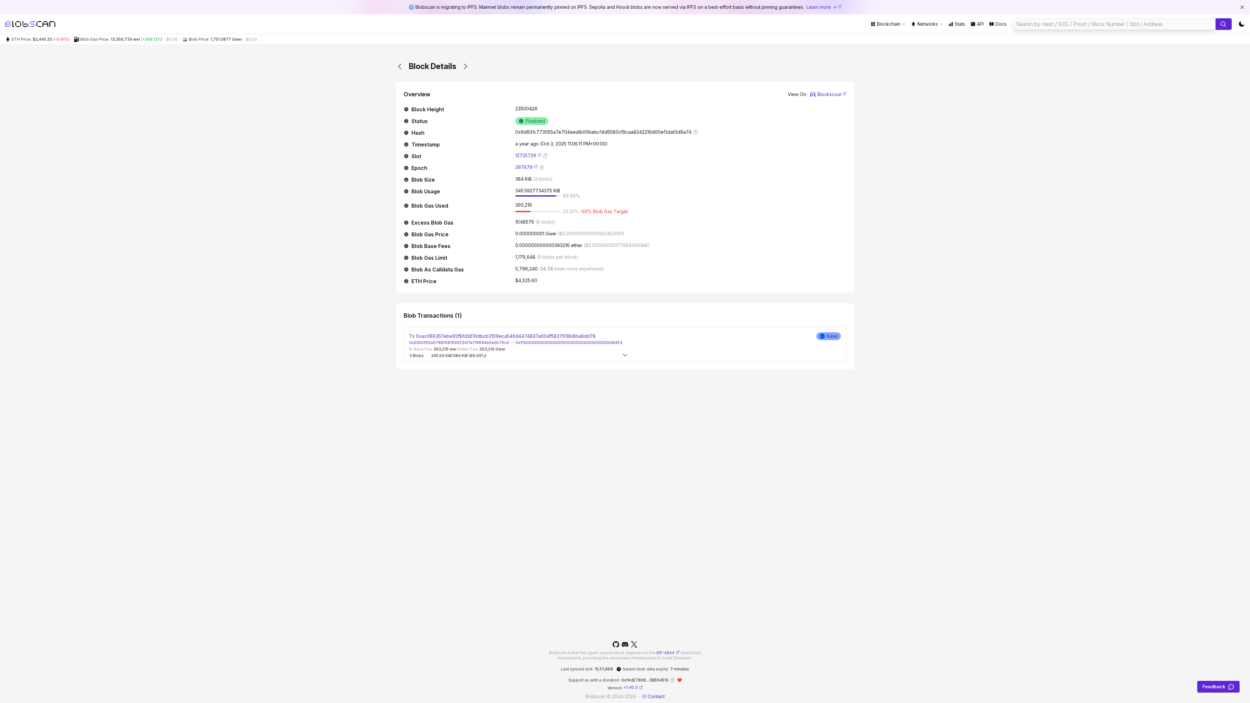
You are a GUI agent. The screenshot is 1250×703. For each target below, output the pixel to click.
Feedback (1213, 686)
